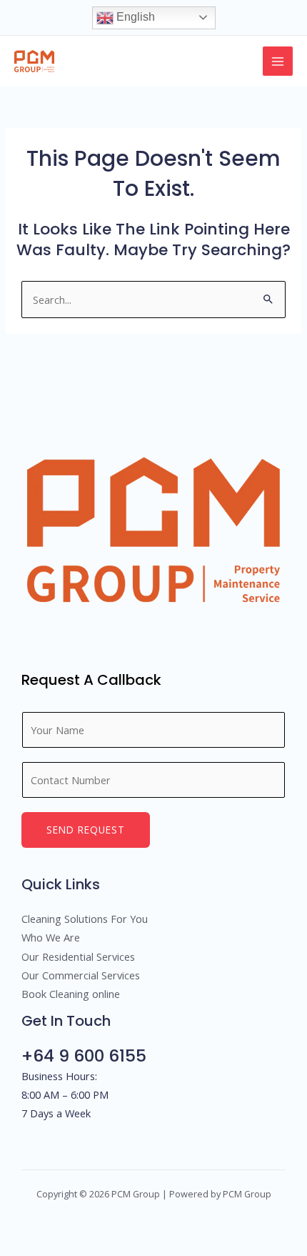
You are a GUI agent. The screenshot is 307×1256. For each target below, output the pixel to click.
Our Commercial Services (80, 975)
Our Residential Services (78, 956)
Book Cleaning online (70, 993)
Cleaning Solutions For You (84, 918)
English (134, 17)
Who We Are (50, 937)
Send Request (85, 829)
